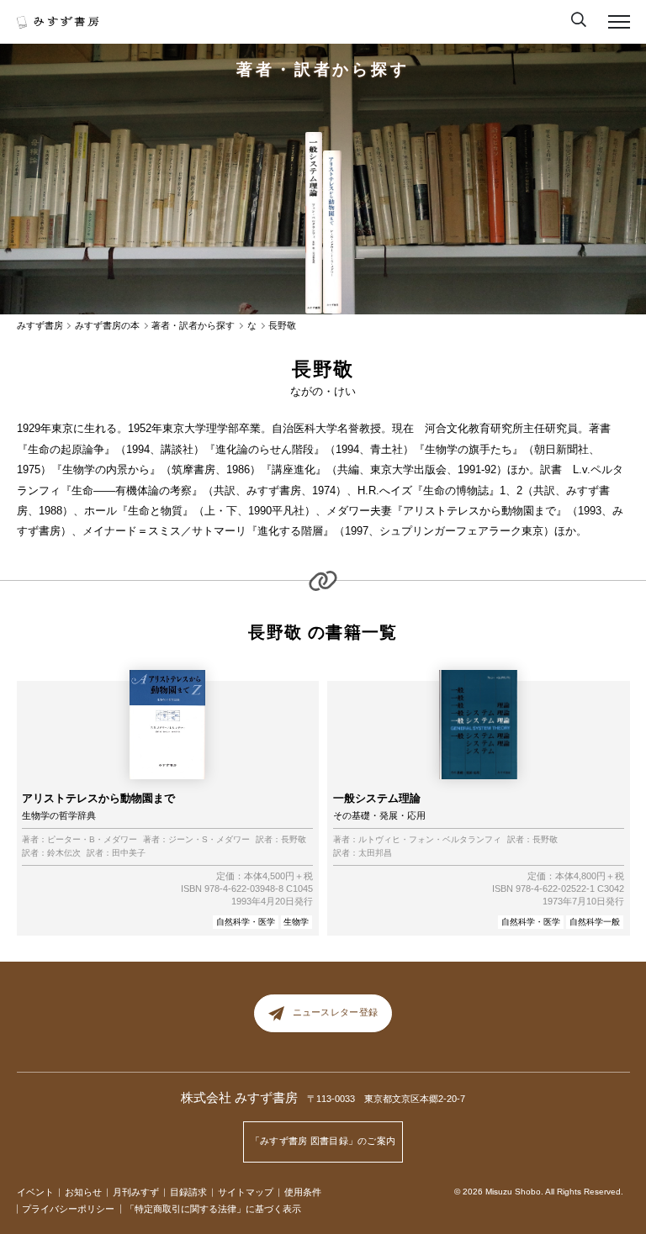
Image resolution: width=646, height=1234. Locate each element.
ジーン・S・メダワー (209, 840)
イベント (35, 1192)
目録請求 (188, 1192)
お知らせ (83, 1192)
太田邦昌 (375, 853)
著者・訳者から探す (323, 69)
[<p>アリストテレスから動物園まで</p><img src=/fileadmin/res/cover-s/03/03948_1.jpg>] (332, 232)
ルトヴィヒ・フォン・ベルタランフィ (429, 840)
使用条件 (302, 1192)
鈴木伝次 (64, 853)
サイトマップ (245, 1192)
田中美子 (129, 853)
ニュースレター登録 (335, 1012)
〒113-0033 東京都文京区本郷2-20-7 (386, 1099)
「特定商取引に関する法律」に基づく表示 (213, 1209)
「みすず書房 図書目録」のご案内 (323, 1141)
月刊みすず (136, 1192)
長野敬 (293, 840)
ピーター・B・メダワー (92, 840)
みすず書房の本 (107, 325)
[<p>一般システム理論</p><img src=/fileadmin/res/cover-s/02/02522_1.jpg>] (313, 223)
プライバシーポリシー (68, 1209)
